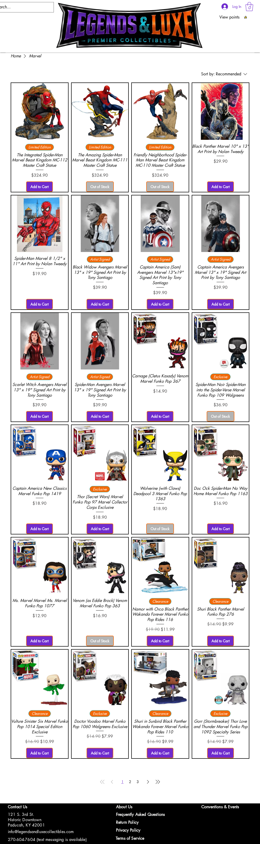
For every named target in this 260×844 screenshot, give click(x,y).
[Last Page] (158, 781)
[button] (249, 6)
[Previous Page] (112, 781)
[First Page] (102, 781)
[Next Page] (148, 781)
